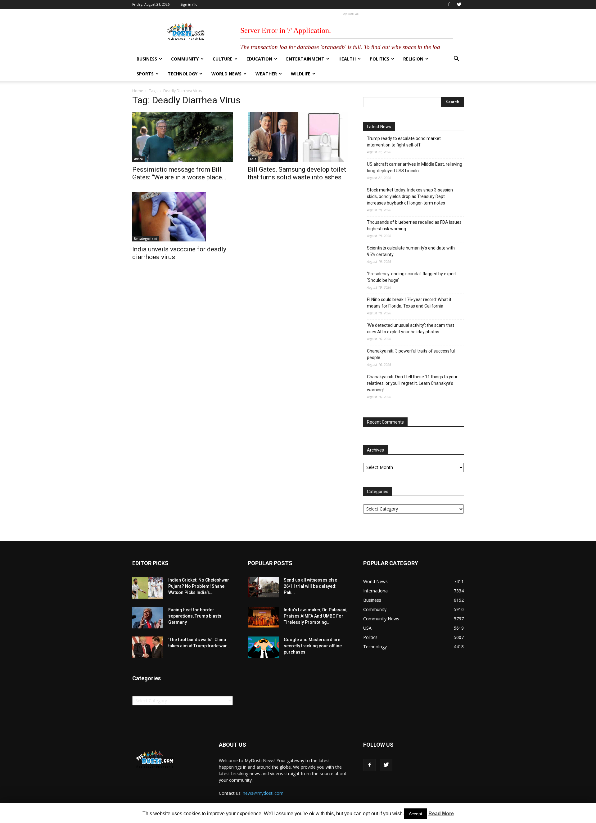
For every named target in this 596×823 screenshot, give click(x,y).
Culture (223, 59)
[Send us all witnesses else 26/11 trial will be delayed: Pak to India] (263, 587)
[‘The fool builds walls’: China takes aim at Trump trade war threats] (147, 647)
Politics (379, 59)
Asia (253, 159)
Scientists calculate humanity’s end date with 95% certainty (411, 251)
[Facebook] (449, 4)
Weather (266, 74)
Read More (441, 813)
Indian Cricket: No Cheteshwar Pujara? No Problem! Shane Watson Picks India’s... (198, 586)
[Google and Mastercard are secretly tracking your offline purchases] (263, 647)
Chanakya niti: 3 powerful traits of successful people (411, 354)
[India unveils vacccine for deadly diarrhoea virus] (182, 216)
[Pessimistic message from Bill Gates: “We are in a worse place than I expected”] (182, 137)
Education (259, 59)
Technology (182, 74)
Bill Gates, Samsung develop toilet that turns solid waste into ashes (297, 173)
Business (147, 59)
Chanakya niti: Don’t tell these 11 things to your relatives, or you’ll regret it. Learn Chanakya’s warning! (412, 383)
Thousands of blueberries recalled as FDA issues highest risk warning (414, 225)
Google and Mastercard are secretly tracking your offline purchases (313, 645)
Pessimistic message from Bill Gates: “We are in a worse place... (179, 173)
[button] (456, 59)
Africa (138, 159)
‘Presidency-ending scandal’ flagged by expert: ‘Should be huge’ (412, 277)
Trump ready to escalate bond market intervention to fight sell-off (404, 141)
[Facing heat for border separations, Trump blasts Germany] (147, 617)
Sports (145, 74)
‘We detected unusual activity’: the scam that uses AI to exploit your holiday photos (410, 328)
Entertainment (305, 59)
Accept (415, 813)
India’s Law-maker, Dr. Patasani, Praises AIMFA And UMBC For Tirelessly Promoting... (315, 616)
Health (347, 59)
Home (137, 90)
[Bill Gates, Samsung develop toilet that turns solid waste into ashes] (298, 137)
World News (226, 74)
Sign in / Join (190, 4)
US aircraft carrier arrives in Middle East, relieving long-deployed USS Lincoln (414, 167)
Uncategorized (145, 238)
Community (185, 59)
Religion (413, 59)
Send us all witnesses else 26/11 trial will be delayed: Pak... (310, 586)
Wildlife (300, 74)
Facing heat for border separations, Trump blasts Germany (194, 616)
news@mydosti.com (263, 793)
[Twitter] (459, 4)
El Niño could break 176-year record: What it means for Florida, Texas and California (409, 302)
